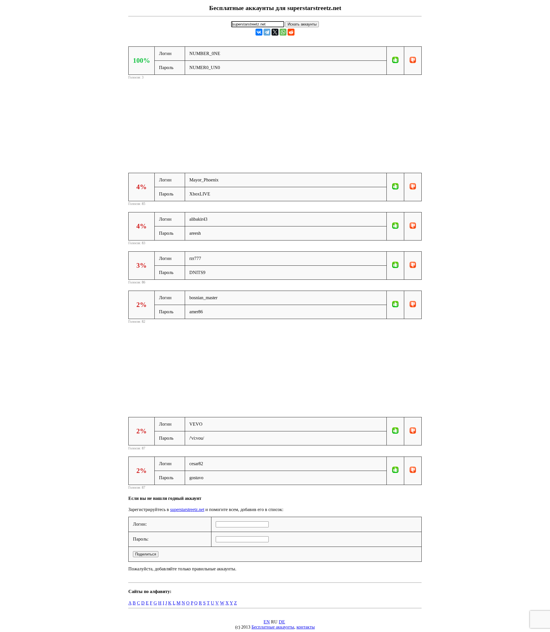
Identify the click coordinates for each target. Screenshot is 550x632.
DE (282, 621)
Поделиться (145, 554)
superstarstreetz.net (187, 509)
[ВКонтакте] (259, 32)
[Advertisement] (275, 121)
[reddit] (291, 32)
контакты (305, 627)
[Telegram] (267, 32)
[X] (275, 32)
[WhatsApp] (283, 32)
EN (267, 621)
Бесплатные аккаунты (273, 627)
